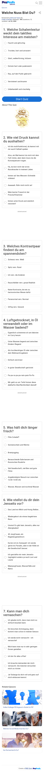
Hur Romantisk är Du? (11, 750)
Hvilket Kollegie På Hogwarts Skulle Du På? (18, 707)
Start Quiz (22, 99)
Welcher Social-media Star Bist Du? (16, 729)
